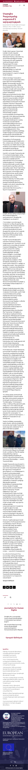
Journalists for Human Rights (11, 25)
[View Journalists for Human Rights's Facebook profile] (8, 604)
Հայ (11, 762)
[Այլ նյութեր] (11, 597)
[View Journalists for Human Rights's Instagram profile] (11, 604)
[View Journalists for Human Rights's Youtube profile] (17, 604)
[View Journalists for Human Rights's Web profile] (20, 604)
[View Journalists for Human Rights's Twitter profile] (14, 604)
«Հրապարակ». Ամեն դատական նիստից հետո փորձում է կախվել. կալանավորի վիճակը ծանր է (12, 669)
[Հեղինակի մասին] (5, 597)
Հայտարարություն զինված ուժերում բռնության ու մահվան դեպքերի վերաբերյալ (13, 703)
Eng (15, 762)
